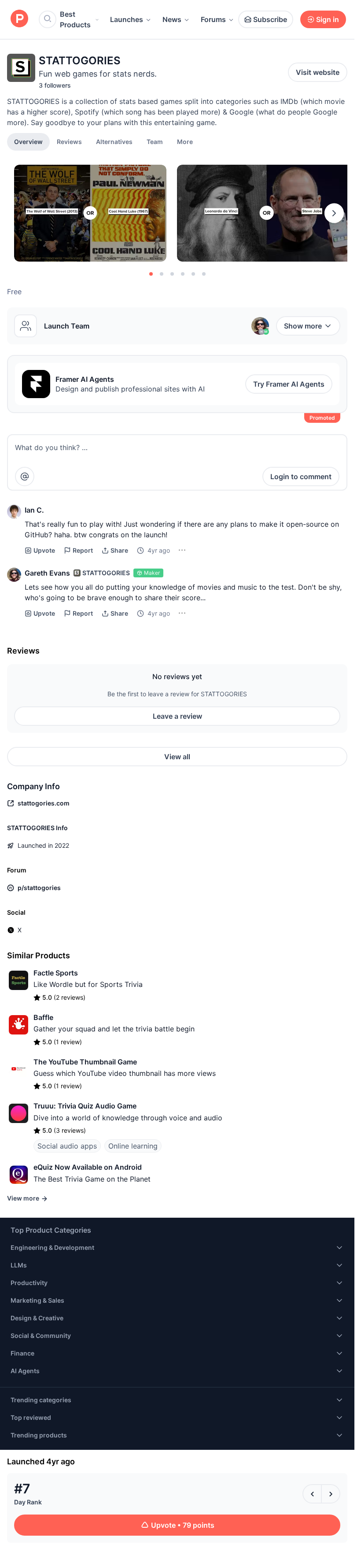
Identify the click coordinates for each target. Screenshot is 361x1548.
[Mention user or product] (24, 476)
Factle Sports (55, 972)
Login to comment (301, 476)
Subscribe (270, 19)
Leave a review (177, 716)
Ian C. (34, 510)
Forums (213, 19)
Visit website (317, 72)
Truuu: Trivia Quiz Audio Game (84, 1105)
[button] (185, 141)
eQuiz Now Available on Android (87, 1167)
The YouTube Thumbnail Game (85, 1061)
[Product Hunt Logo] (19, 19)
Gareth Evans (47, 573)
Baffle (43, 1017)
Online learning (133, 1146)
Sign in (327, 19)
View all (177, 756)
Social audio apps (67, 1146)
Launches (126, 19)
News (171, 19)
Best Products (75, 19)
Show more (303, 325)
